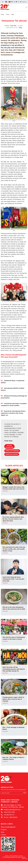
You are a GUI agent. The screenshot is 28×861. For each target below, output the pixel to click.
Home (2, 14)
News (7, 14)
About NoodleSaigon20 (8, 827)
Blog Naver (24, 1)
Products (4, 829)
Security (21, 855)
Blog (12, 14)
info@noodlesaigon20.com (12, 809)
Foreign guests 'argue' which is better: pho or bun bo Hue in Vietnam (13, 699)
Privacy (7, 855)
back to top (24, 858)
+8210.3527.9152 (9, 812)
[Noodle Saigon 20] (5, 7)
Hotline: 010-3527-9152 (9, 446)
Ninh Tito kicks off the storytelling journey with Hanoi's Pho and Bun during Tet (14, 669)
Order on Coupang (12, 454)
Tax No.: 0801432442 (10, 817)
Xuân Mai (13, 25)
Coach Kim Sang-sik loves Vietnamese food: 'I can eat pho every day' (13, 579)
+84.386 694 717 (9, 815)
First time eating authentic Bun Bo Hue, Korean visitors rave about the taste (13, 519)
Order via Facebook (12, 450)
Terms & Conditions (13, 855)
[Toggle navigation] (26, 7)
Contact (3, 835)
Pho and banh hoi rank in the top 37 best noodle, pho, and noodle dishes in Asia (14, 549)
